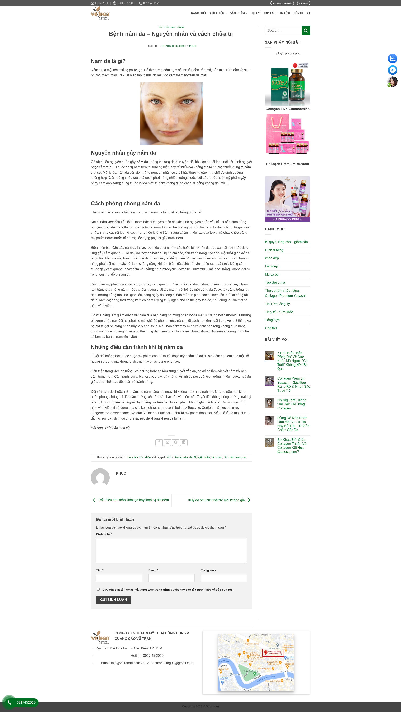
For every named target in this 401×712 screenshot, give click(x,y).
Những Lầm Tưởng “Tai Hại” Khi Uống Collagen (291, 404)
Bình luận (104, 534)
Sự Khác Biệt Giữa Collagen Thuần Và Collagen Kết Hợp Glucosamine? (291, 446)
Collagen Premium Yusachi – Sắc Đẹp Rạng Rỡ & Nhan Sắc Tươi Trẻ (293, 384)
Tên (99, 570)
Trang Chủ (197, 13)
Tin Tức (284, 13)
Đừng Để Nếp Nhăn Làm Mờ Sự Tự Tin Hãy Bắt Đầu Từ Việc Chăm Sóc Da (293, 424)
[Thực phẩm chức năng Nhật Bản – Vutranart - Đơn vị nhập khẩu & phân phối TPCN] (112, 13)
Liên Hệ (298, 13)
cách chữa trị (174, 457)
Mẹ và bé (272, 274)
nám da (187, 457)
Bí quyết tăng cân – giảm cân (286, 242)
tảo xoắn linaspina (235, 457)
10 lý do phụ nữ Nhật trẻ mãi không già (216, 500)
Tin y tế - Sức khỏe (172, 27)
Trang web (208, 570)
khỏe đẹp (272, 258)
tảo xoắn (217, 457)
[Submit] (306, 30)
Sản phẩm (237, 13)
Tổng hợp (272, 320)
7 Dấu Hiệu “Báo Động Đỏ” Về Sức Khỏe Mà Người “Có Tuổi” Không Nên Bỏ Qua (292, 361)
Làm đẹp (271, 266)
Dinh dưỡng (274, 250)
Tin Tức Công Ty (277, 304)
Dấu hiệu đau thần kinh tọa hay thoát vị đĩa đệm (133, 500)
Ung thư (271, 328)
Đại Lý (255, 13)
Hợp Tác (269, 13)
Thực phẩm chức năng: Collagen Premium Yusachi (285, 293)
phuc (192, 46)
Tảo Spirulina (275, 282)
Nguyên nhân (202, 457)
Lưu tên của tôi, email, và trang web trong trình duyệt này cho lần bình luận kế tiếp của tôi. (168, 589)
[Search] (308, 13)
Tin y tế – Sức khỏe (279, 312)
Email (153, 570)
